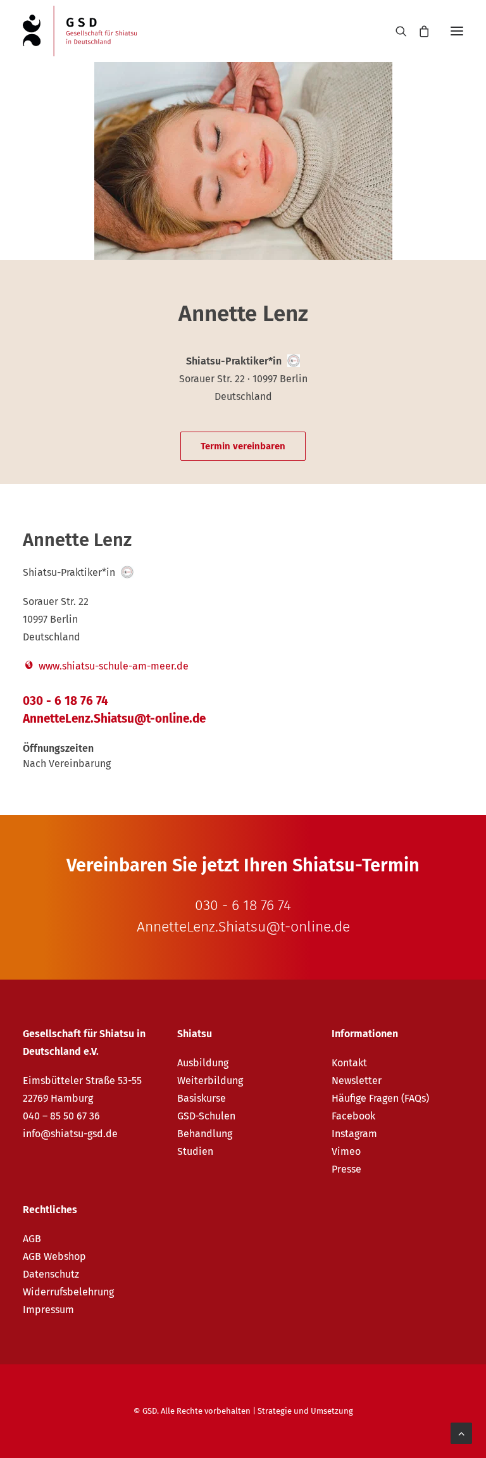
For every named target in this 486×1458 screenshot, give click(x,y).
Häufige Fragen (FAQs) (380, 1098)
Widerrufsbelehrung (68, 1292)
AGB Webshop (54, 1256)
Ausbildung (202, 1063)
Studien (195, 1151)
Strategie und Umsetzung (305, 1411)
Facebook (353, 1116)
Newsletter (357, 1081)
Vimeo (346, 1151)
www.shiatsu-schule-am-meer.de (112, 666)
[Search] (395, 31)
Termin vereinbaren (243, 446)
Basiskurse (201, 1098)
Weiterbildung (210, 1081)
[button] (457, 31)
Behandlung (204, 1134)
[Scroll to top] (461, 1432)
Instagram (354, 1134)
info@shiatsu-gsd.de (70, 1134)
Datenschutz (51, 1274)
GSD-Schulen (206, 1116)
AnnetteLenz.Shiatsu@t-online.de (114, 718)
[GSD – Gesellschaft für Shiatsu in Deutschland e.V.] (80, 31)
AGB (32, 1239)
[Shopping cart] (418, 31)
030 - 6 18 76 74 (65, 701)
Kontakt (349, 1063)
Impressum (48, 1310)
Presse (346, 1169)
